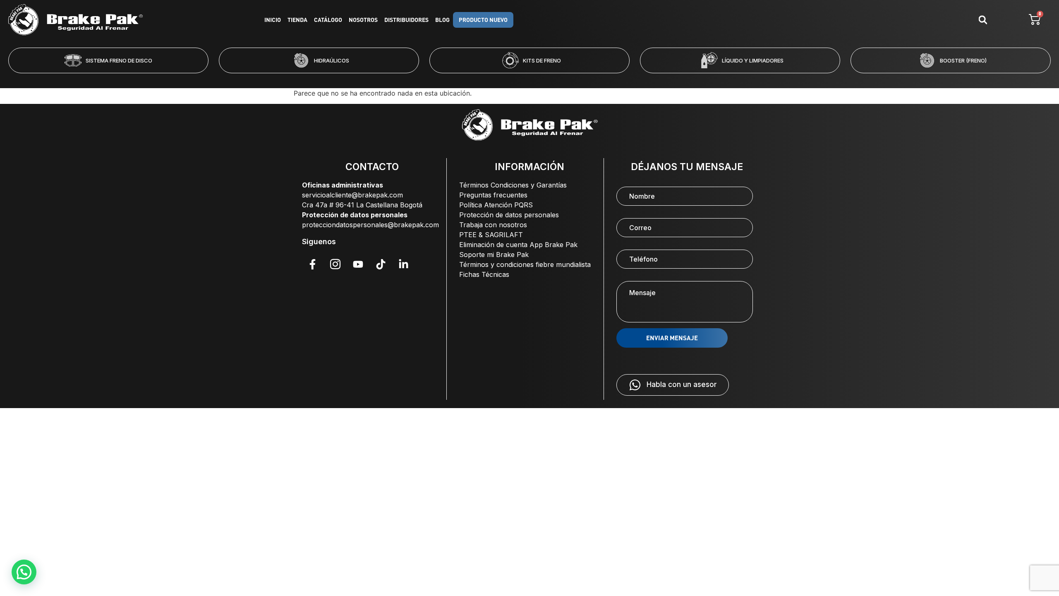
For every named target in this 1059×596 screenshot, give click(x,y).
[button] (496, 78)
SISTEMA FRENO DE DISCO (119, 60)
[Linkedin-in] (403, 264)
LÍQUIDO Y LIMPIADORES (752, 60)
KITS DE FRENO (542, 60)
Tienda (297, 19)
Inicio (272, 19)
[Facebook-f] (312, 264)
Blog (442, 19)
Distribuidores (406, 19)
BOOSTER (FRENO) (963, 60)
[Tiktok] (380, 264)
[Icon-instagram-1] (335, 264)
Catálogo (328, 19)
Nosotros (363, 19)
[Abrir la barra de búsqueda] (983, 20)
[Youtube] (357, 264)
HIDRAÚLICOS (331, 60)
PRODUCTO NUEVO (483, 19)
